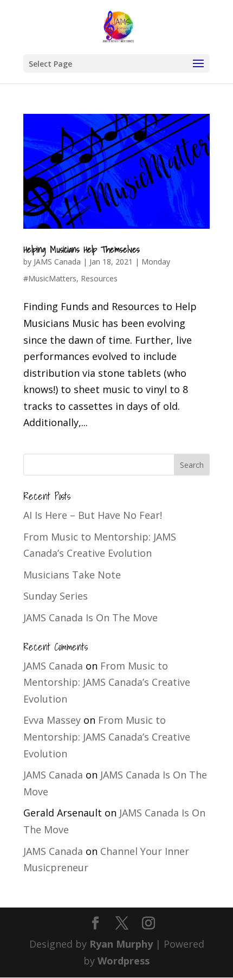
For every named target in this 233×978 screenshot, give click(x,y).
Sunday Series (55, 595)
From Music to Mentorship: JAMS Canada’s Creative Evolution (106, 682)
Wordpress (124, 960)
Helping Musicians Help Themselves (81, 249)
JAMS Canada (57, 261)
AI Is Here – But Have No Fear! (92, 515)
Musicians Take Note (72, 574)
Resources (99, 278)
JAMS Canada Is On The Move (90, 617)
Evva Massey (52, 719)
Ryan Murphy (121, 943)
